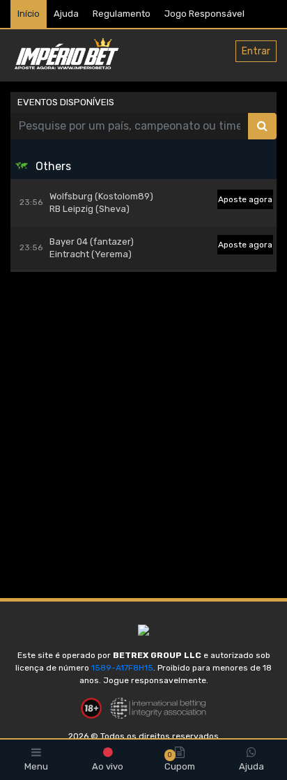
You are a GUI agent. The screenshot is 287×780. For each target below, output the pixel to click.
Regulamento (121, 13)
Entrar (256, 51)
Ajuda (66, 13)
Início (28, 13)
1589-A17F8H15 (122, 668)
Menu (36, 766)
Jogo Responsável (204, 13)
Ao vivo (107, 766)
